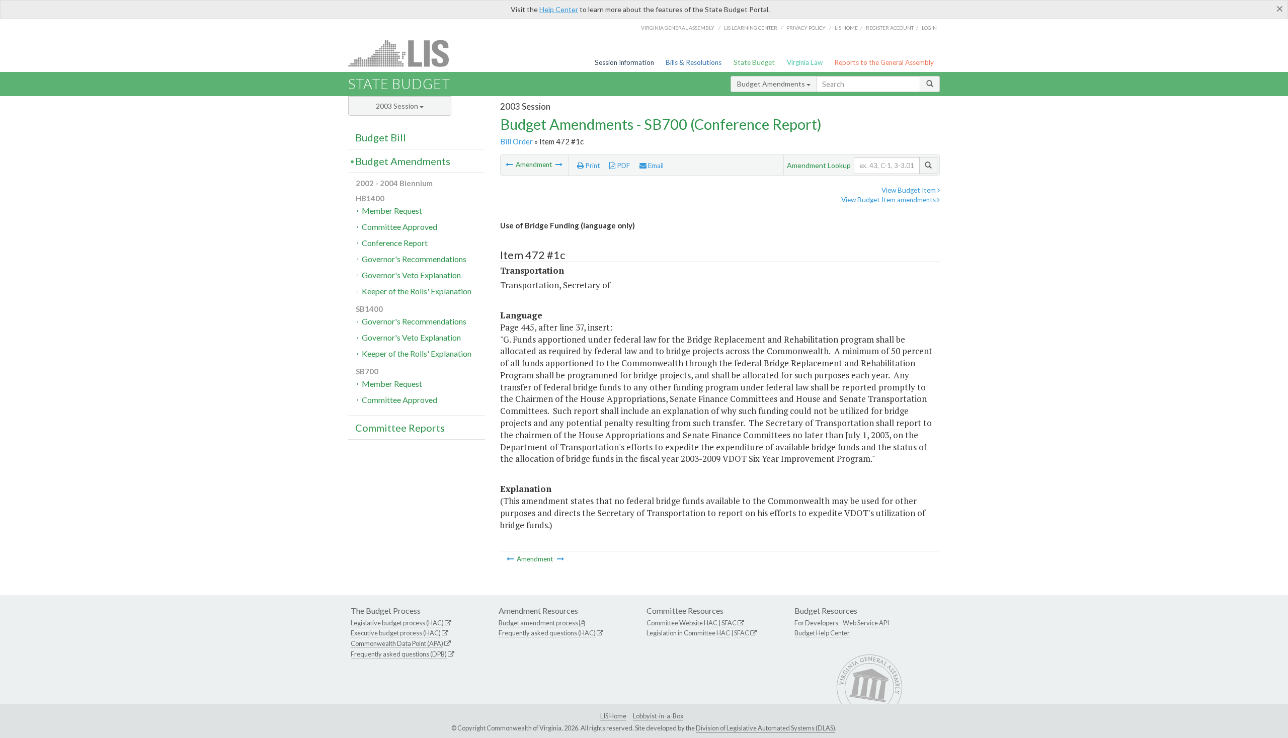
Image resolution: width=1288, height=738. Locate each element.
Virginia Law (805, 62)
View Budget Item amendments (889, 200)
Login (929, 28)
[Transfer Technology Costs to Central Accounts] (510, 164)
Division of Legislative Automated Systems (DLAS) (765, 728)
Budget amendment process (538, 623)
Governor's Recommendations (414, 259)
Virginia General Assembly (677, 28)
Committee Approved (399, 226)
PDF (622, 165)
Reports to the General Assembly (884, 62)
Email (655, 165)
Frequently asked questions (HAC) (547, 633)
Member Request (392, 210)
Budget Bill (380, 137)
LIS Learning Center (750, 28)
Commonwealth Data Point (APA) (397, 643)
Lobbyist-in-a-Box (658, 716)
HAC (710, 623)
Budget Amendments (772, 83)
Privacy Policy (806, 28)
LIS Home (613, 716)
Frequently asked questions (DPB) (399, 654)
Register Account (890, 28)
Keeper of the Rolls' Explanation (416, 291)
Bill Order (516, 141)
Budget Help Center (822, 633)
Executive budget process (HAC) (396, 633)
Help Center (558, 9)
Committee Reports (400, 428)
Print (592, 165)
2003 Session (398, 106)
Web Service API (866, 623)
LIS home (846, 28)
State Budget (754, 62)
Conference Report (395, 243)
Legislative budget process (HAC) (397, 623)
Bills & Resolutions (693, 62)
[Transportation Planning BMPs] (558, 164)
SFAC (729, 623)
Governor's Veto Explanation (411, 275)
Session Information (624, 62)
